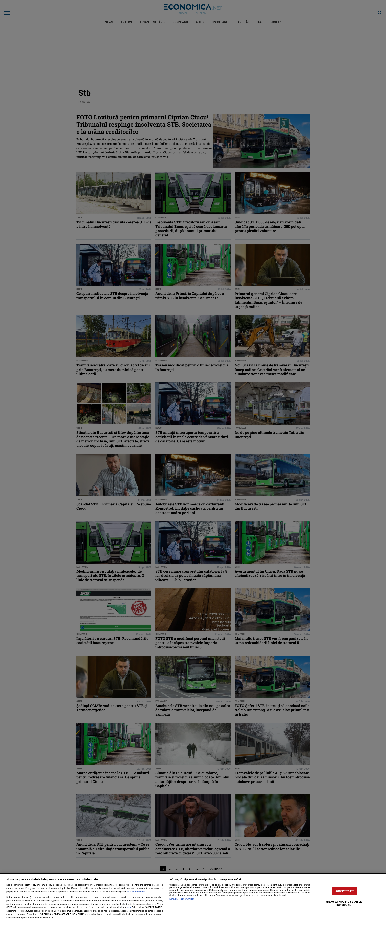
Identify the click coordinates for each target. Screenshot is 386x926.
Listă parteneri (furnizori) (182, 899)
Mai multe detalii (136, 891)
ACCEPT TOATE (344, 891)
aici (129, 907)
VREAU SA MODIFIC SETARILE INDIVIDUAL (343, 903)
